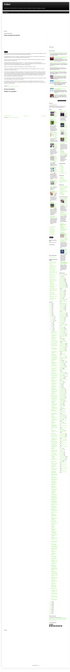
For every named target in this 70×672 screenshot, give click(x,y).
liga (60, 406)
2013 (51, 605)
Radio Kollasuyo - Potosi (53, 289)
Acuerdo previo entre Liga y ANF (54, 484)
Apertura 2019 (62, 292)
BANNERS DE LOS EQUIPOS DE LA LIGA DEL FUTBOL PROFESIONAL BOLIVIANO (60, 57)
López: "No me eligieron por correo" (54, 571)
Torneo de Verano (62, 458)
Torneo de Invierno (63, 456)
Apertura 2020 (62, 293)
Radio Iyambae (52, 293)
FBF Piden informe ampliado (53, 462)
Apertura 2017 (62, 290)
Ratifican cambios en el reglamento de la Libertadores (54, 439)
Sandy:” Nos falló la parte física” (54, 394)
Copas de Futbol (52, 216)
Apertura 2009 (62, 280)
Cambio (61, 619)
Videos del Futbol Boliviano (63, 122)
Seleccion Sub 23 (62, 439)
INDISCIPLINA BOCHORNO (62, 400)
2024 (51, 306)
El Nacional (64, 619)
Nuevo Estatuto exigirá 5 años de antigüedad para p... (54, 561)
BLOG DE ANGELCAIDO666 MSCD (63, 224)
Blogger (39, 665)
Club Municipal (62, 340)
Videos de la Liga (52, 257)
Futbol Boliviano (52, 111)
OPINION (61, 165)
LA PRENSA (62, 167)
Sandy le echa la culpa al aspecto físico (54, 343)
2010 (51, 609)
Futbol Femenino (62, 392)
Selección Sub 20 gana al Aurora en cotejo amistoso (54, 507)
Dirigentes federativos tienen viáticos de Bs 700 (54, 549)
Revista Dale (52, 299)
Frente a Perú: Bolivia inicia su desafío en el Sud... (54, 436)
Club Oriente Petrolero (63, 341)
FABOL (61, 383)
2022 (51, 308)
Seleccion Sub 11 (62, 433)
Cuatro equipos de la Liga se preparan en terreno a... (54, 420)
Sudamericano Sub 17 (63, 442)
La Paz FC (61, 405)
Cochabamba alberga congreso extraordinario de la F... (54, 538)
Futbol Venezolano (63, 396)
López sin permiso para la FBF (53, 583)
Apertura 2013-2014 (63, 284)
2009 (51, 610)
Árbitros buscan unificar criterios (53, 434)
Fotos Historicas (62, 389)
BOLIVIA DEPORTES (63, 198)
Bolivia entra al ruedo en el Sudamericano (54, 442)
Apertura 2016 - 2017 (63, 288)
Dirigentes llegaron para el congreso (53, 544)
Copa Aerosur (62, 364)
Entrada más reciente (7, 115)
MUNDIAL (61, 414)
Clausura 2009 (62, 308)
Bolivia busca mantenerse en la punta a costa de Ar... (54, 410)
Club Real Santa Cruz (63, 345)
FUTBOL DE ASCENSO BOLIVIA (63, 233)
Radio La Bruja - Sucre (53, 271)
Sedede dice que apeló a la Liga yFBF (54, 489)
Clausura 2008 (62, 307)
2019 (51, 312)
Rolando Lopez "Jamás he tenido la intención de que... (54, 510)
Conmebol (61, 363)
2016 (51, 601)
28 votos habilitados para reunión (54, 558)
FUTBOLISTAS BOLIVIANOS (62, 194)
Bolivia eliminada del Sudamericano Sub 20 (54, 345)
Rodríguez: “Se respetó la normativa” (53, 526)
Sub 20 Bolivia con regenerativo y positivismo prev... (54, 389)
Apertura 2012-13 (62, 283)
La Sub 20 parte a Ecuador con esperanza (53, 492)
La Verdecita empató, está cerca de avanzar (54, 378)
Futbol (7, 4)
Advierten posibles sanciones (53, 551)
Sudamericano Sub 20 (63, 444)
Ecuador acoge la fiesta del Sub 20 (54, 477)
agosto (52, 321)
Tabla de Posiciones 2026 (64, 446)
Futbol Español (52, 233)
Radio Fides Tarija (52, 269)
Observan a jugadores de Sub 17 (54, 588)
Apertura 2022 (62, 294)
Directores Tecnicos (10, 86)
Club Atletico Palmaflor (63, 325)
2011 (51, 608)
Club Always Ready (53, 167)
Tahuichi (61, 448)
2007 (51, 613)
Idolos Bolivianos (62, 397)
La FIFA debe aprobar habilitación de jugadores (54, 519)
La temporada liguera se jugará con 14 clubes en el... (54, 446)
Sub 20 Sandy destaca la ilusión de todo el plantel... (54, 451)
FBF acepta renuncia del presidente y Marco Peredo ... (54, 532)
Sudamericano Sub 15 (63, 440)
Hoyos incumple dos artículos (54, 563)
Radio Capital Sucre (53, 261)
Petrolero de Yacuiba (63, 420)
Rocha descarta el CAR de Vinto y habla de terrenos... (54, 566)
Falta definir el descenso (53, 449)
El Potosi (53, 619)
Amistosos (61, 275)
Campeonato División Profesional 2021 (63, 304)
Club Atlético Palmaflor (52, 203)
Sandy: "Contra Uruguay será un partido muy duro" (54, 355)
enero (52, 330)
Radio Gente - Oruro (53, 267)
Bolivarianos (62, 300)
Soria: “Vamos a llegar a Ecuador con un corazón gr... (54, 591)
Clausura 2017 (62, 317)
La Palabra (56, 618)
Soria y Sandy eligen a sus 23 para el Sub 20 (54, 594)
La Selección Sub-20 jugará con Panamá (54, 573)
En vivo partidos (52, 270)
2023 (51, 307)
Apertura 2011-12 (62, 282)
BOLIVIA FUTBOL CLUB (63, 187)
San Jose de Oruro (53, 180)
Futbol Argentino (62, 390)
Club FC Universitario (63, 334)
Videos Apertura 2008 (63, 462)
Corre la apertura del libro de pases (54, 444)
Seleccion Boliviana (16, 86)
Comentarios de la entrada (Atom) (13, 117)
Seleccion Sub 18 (62, 436)
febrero (52, 329)
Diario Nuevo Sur (51, 620)
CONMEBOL (62, 178)
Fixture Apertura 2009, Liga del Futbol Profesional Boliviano (59, 89)
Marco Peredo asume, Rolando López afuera (54, 535)
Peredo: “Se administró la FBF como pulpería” (54, 524)
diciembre (52, 316)
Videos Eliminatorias (63, 469)
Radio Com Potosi (52, 268)
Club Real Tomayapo (63, 346)
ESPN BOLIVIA (62, 179)
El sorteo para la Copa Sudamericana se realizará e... (54, 391)
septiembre (53, 320)
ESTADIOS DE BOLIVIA (63, 379)
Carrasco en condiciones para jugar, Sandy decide (54, 407)
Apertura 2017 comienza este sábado (53, 422)
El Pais (59, 618)
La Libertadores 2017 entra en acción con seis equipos (54, 404)
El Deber (62, 618)
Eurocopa (61, 381)
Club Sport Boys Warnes (63, 351)
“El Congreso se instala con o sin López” (53, 554)
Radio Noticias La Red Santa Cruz (53, 297)
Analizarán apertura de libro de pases (54, 479)
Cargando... (51, 48)
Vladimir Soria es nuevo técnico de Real (60, 75)
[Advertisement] (35, 22)
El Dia (55, 620)
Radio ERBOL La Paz (53, 298)
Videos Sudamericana (63, 471)
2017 (51, 315)
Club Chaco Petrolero (63, 330)
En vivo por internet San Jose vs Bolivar (54, 341)
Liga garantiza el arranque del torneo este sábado (54, 363)
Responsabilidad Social (63, 425)
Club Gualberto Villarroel (63, 336)
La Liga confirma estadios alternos (54, 386)
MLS (60, 411)
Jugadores (61, 402)
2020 (51, 311)
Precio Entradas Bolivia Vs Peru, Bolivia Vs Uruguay (58, 71)
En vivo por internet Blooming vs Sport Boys (54, 332)
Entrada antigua (43, 115)
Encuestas (61, 378)
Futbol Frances (52, 227)
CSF (60, 371)
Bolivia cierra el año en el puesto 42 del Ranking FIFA (58, 62)
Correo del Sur (57, 619)
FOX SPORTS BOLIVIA (63, 180)
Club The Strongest (53, 132)
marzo (52, 328)
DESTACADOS (62, 372)
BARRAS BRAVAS (63, 299)
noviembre (52, 317)
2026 (51, 303)
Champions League (63, 305)
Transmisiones (5, 12)
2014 (51, 604)
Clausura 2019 (62, 319)
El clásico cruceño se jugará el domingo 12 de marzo (54, 399)
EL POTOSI (62, 169)
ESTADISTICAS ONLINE (64, 186)
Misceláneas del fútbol (63, 190)
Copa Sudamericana (63, 369)
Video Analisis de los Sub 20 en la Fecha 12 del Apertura (58, 86)
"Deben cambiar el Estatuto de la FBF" (54, 373)
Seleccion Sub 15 (62, 434)
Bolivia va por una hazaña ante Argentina (53, 401)
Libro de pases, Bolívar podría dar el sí (54, 459)
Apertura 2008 (62, 279)
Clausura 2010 (62, 309)
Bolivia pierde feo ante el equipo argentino (54, 396)
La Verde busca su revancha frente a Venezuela (54, 384)
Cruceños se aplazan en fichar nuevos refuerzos (54, 469)
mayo (52, 325)
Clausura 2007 (62, 306)
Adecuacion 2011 (62, 274)
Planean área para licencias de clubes (54, 494)
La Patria (52, 618)
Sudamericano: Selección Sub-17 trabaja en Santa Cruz (54, 515)
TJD (60, 450)
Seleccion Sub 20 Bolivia (63, 437)
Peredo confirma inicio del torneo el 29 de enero (54, 475)
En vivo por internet (53, 226)
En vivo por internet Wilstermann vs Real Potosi (54, 335)
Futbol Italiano (52, 234)
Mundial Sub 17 (62, 417)
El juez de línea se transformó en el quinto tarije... (53, 487)
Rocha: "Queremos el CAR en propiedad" (54, 357)
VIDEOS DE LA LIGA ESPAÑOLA (63, 189)
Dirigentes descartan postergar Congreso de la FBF (54, 569)
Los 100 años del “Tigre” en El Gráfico (59, 94)
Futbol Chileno (52, 232)
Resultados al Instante (63, 427)
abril (51, 326)
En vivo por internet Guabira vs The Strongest (54, 338)
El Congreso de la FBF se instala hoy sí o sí (54, 542)
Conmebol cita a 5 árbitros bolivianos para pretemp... (54, 482)
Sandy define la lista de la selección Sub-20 (54, 597)
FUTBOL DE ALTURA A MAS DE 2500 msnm (63, 262)
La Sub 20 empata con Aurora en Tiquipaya (54, 546)
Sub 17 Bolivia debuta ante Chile (54, 504)
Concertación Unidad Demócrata (63, 130)
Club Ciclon (61, 331)
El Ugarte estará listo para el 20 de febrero (54, 360)
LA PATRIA (61, 168)
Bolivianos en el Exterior (63, 301)
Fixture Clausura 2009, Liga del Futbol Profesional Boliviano (59, 81)
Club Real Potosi (62, 344)
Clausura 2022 (62, 320)
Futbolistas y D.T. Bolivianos (53, 120)
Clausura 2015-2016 (63, 316)
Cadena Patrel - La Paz (53, 288)
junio (52, 324)
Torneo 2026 (62, 455)
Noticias (61, 419)
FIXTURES (61, 388)
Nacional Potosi (62, 418)
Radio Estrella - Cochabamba (52, 286)
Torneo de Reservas (63, 457)
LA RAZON (61, 166)
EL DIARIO (61, 170)
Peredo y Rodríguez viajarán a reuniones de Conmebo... (54, 502)
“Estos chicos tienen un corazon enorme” (54, 375)
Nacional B (62, 212)
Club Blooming (62, 328)
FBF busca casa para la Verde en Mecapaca (54, 456)
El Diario (65, 618)
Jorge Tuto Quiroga (63, 137)
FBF (60, 384)
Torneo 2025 (62, 454)
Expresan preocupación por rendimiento (54, 417)
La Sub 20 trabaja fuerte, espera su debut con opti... (54, 472)
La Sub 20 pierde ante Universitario (54, 499)
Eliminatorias (62, 377)
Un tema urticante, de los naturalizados (54, 454)
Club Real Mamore (63, 343)
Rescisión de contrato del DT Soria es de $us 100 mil (54, 578)
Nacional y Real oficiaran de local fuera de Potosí (54, 586)
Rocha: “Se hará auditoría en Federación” (53, 529)
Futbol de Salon (62, 391)
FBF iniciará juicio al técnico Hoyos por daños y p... (54, 581)
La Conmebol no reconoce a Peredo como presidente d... (54, 348)
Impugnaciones (62, 398)
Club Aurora (61, 327)
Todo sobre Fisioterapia (62, 151)
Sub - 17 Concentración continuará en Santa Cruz (54, 431)
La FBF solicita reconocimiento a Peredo (54, 466)
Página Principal (26, 115)
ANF (60, 276)
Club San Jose (62, 350)
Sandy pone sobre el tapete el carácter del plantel (54, 414)
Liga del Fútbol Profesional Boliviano (63, 408)
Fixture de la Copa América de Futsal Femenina (66, 252)
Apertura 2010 (62, 281)
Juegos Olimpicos (62, 401)
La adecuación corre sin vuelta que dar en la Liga (54, 371)
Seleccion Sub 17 (62, 435)
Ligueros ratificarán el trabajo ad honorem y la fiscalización (58, 52)
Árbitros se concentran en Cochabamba (54, 464)
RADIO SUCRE (52, 292)
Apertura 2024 (62, 295)
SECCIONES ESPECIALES (62, 430)
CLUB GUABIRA (62, 335)
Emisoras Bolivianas (53, 274)
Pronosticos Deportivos (63, 423)
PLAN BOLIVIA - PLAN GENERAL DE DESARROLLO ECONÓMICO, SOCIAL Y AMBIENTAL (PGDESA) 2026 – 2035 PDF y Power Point (63, 229)
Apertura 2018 (62, 291)
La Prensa (62, 617)
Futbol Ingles (52, 228)
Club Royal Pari (62, 347)
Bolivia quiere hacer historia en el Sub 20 (54, 366)
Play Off (61, 422)
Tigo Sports (61, 449)
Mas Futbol (61, 410)
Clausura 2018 (62, 318)
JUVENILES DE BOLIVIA (62, 404)
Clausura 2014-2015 (63, 315)
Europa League (62, 382)
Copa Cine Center (62, 366)
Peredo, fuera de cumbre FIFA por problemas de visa (54, 497)
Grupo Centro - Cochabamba (52, 283)
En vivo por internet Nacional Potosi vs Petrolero (54, 352)
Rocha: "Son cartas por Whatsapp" (54, 521)
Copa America (62, 365)
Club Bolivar (52, 142)
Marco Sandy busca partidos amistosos (54, 599)
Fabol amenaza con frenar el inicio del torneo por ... (54, 381)
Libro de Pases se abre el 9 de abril (53, 556)
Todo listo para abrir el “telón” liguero (54, 368)
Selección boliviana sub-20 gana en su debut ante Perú (54, 425)
